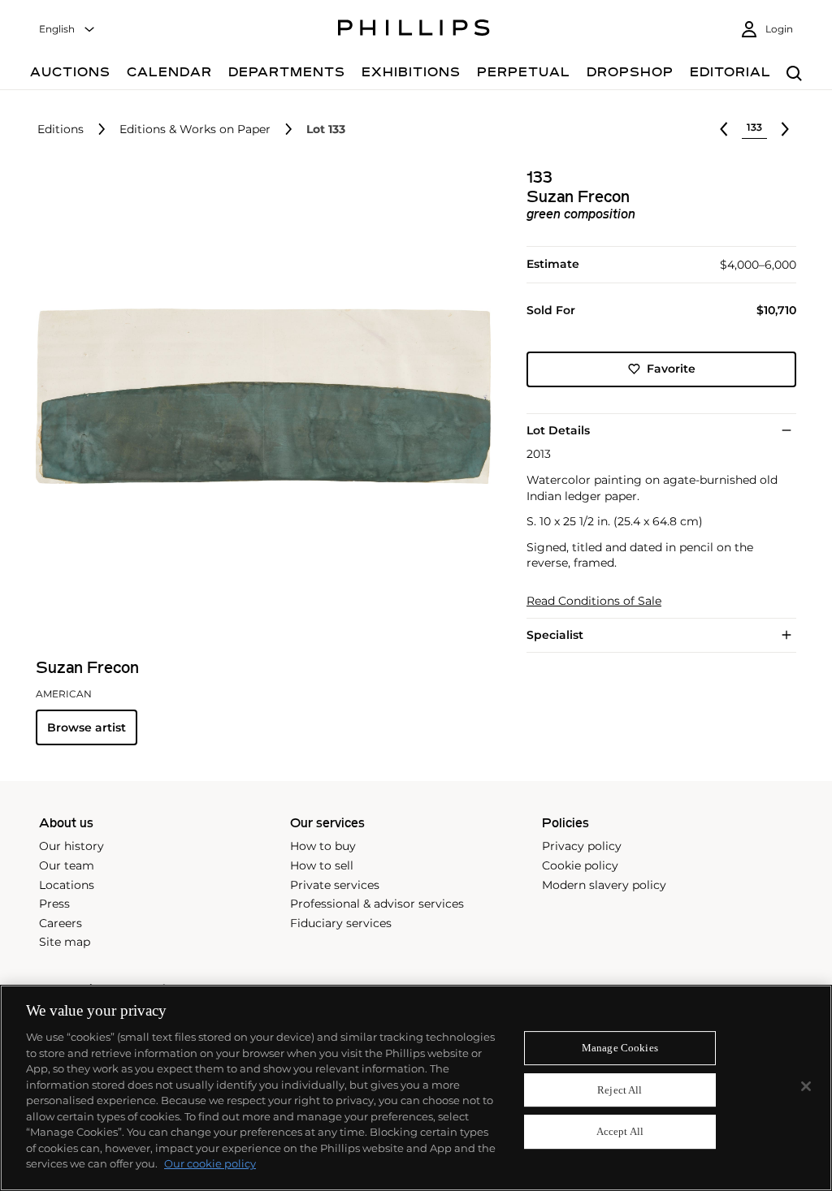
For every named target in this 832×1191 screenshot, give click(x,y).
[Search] (794, 74)
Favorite (671, 368)
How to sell (321, 865)
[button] (258, 396)
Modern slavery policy (604, 885)
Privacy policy (582, 846)
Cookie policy (580, 865)
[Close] (806, 1086)
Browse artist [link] (86, 727)
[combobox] (67, 30)
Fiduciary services (341, 923)
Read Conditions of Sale (593, 601)
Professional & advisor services (377, 903)
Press (54, 903)
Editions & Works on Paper (195, 129)
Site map (64, 941)
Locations (66, 885)
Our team (66, 865)
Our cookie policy (210, 1163)
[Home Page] (414, 30)
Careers (60, 923)
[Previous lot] (724, 129)
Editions (60, 129)
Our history (71, 846)
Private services (334, 885)
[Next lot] (785, 129)
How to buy (323, 846)
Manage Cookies (620, 1048)
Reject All (619, 1090)
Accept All (620, 1132)
